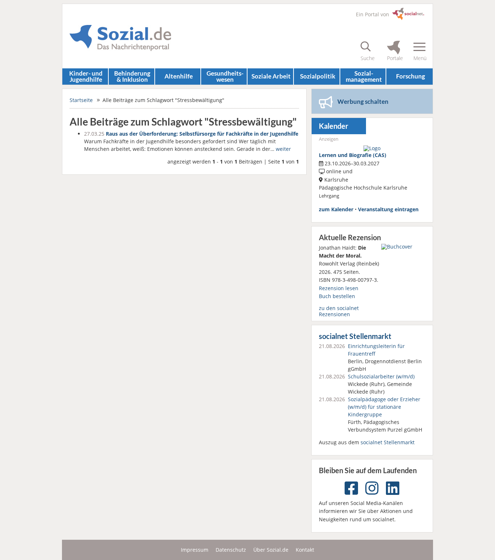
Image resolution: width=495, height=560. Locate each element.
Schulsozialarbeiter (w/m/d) (381, 376)
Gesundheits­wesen (225, 76)
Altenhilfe (179, 76)
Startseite (81, 100)
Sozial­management (364, 76)
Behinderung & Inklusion (132, 76)
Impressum (194, 549)
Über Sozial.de (270, 549)
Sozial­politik (317, 76)
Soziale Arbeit (271, 76)
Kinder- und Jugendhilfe (86, 76)
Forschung (410, 76)
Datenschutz (231, 549)
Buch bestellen (337, 296)
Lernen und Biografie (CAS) (352, 155)
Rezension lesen (338, 288)
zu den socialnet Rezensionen (339, 311)
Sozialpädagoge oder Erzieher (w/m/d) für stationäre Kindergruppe (384, 407)
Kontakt (305, 549)
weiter (283, 148)
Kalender (333, 126)
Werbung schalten (362, 101)
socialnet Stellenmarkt (355, 336)
